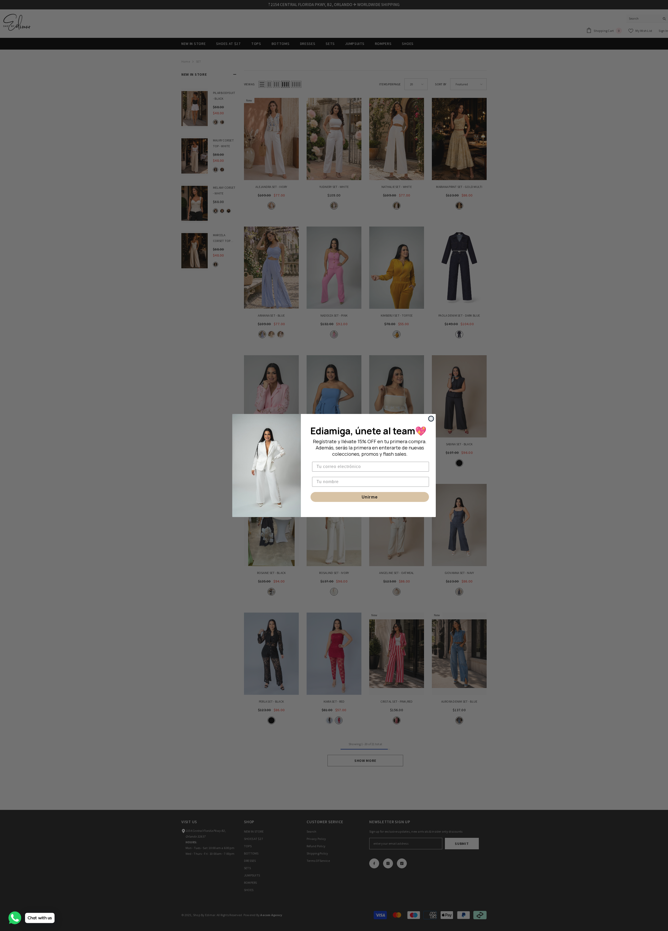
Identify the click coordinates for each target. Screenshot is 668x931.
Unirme (370, 497)
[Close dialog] (431, 418)
